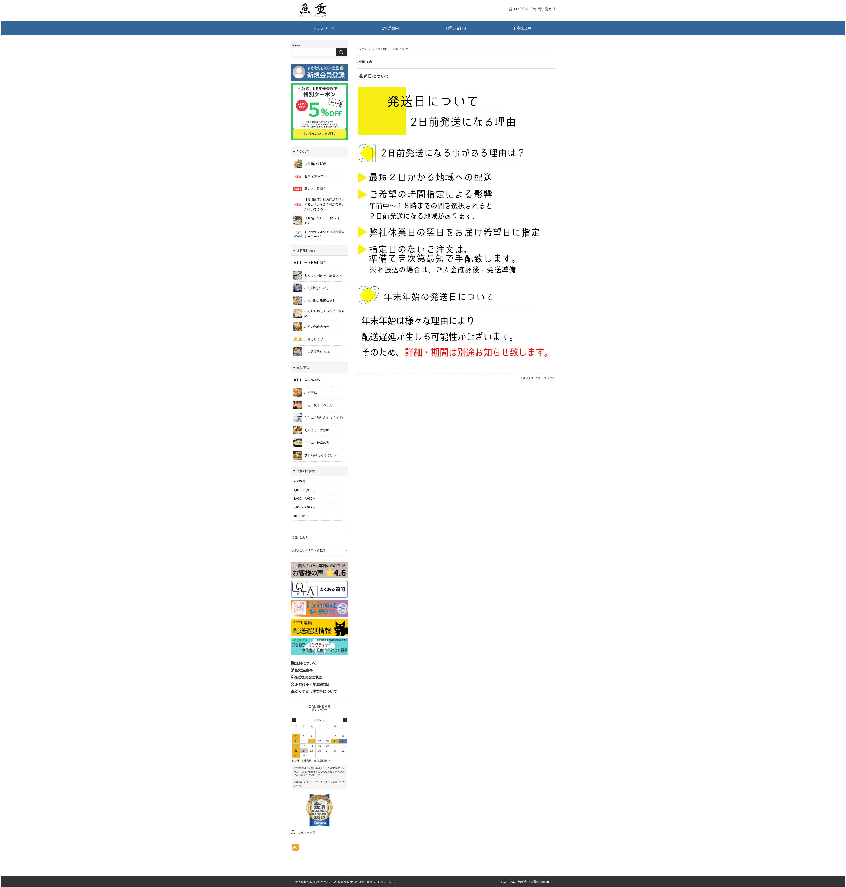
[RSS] (295, 847)
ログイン (521, 9)
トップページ (323, 28)
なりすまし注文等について (316, 691)
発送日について (374, 76)
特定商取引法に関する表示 (355, 882)
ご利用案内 (390, 28)
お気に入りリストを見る (309, 550)
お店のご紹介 (386, 882)
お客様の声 (522, 28)
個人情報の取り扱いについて (313, 882)
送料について (305, 663)
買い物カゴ (546, 9)
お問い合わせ (456, 28)
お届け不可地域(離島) (312, 684)
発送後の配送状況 (308, 677)
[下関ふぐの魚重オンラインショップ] (313, 16)
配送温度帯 (304, 670)
